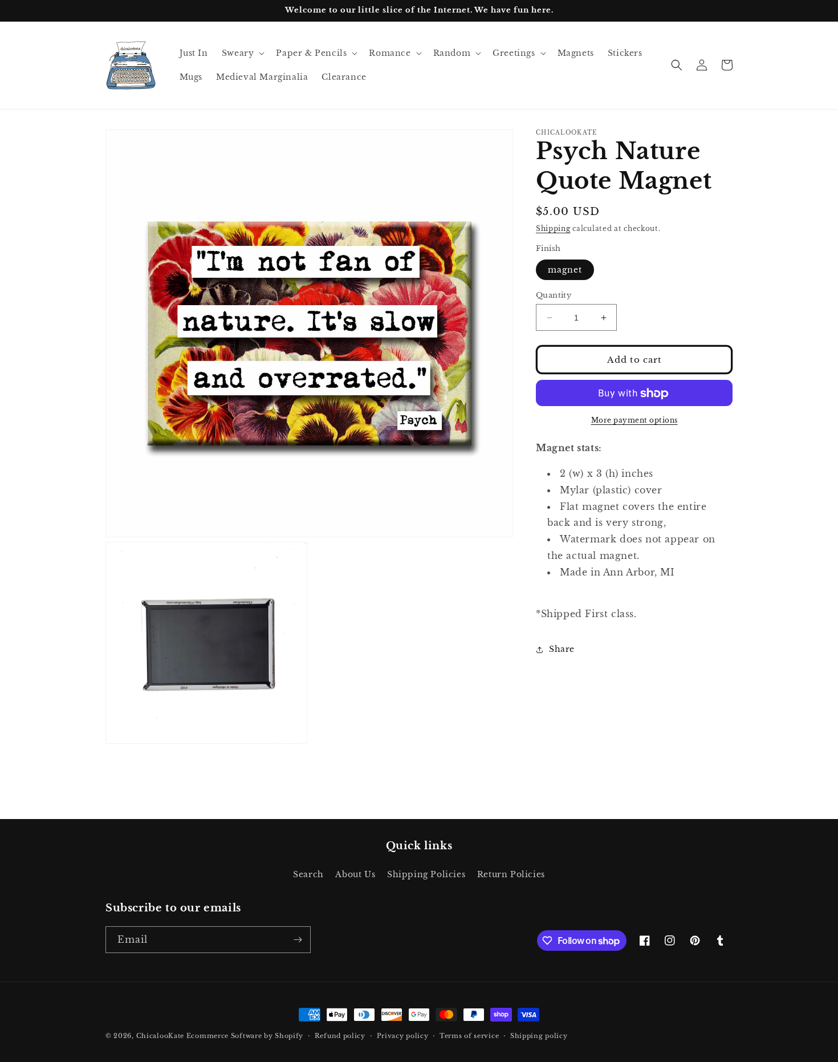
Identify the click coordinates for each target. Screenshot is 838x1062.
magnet (565, 270)
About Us (355, 874)
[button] (242, 53)
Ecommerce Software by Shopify (244, 1036)
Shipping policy (539, 1036)
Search (308, 874)
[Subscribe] (297, 939)
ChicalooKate (160, 1036)
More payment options (634, 420)
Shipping (553, 228)
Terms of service (469, 1036)
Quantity (553, 295)
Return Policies (511, 874)
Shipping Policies (426, 874)
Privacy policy (403, 1036)
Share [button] (562, 649)
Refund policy (340, 1036)
